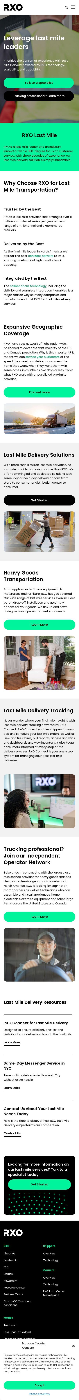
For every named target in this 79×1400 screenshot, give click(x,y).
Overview (49, 1253)
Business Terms (14, 1294)
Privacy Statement (39, 1393)
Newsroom (10, 1281)
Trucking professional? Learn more (38, 96)
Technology (50, 1260)
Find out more (39, 392)
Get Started (39, 500)
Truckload (10, 1325)
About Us (9, 1253)
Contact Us (12, 1133)
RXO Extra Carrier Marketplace (54, 1293)
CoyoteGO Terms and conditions (18, 1303)
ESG (6, 1267)
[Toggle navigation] (73, 7)
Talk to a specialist (39, 83)
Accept (39, 1385)
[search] (66, 7)
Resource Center (14, 1287)
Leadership (10, 1260)
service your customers (43, 357)
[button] (73, 1346)
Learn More (39, 625)
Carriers (9, 1274)
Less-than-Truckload (17, 1332)
